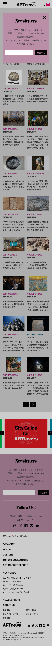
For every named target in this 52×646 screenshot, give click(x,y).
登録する (41, 52)
